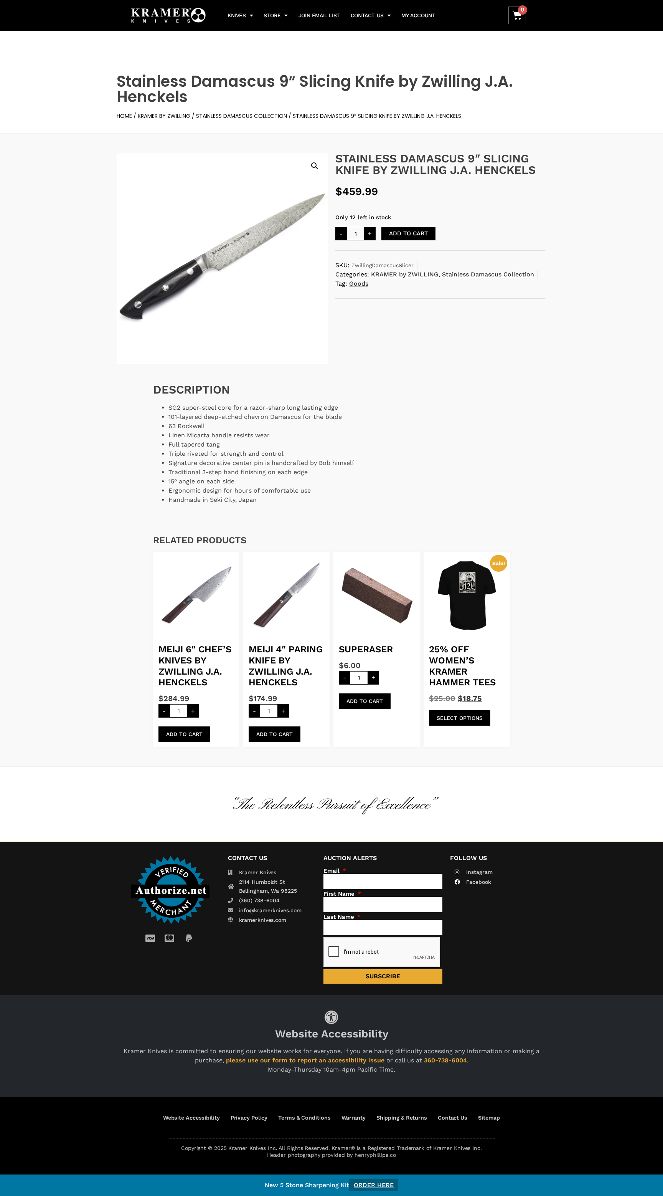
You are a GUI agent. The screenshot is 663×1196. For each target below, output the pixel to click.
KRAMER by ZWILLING (164, 116)
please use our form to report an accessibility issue (305, 1060)
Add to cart (408, 233)
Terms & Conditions (304, 1118)
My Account (418, 15)
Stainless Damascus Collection (241, 116)
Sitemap (489, 1118)
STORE (272, 15)
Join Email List (319, 15)
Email (332, 871)
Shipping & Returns (401, 1118)
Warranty (353, 1118)
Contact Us (367, 15)
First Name (339, 894)
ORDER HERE (374, 1185)
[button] (315, 166)
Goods (358, 283)
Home (124, 116)
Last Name (339, 917)
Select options (460, 718)
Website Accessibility (191, 1118)
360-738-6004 (445, 1060)
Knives (237, 15)
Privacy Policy (249, 1118)
